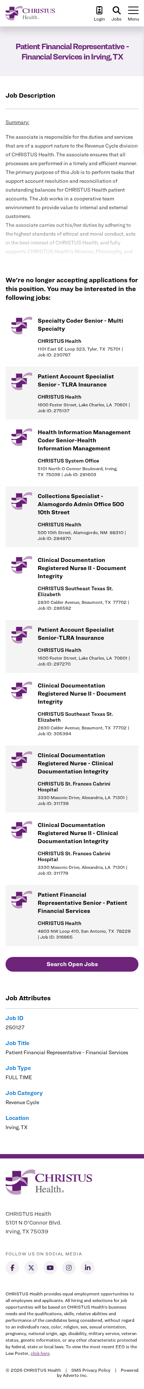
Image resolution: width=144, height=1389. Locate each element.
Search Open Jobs (72, 964)
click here (40, 1353)
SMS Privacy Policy (90, 1370)
